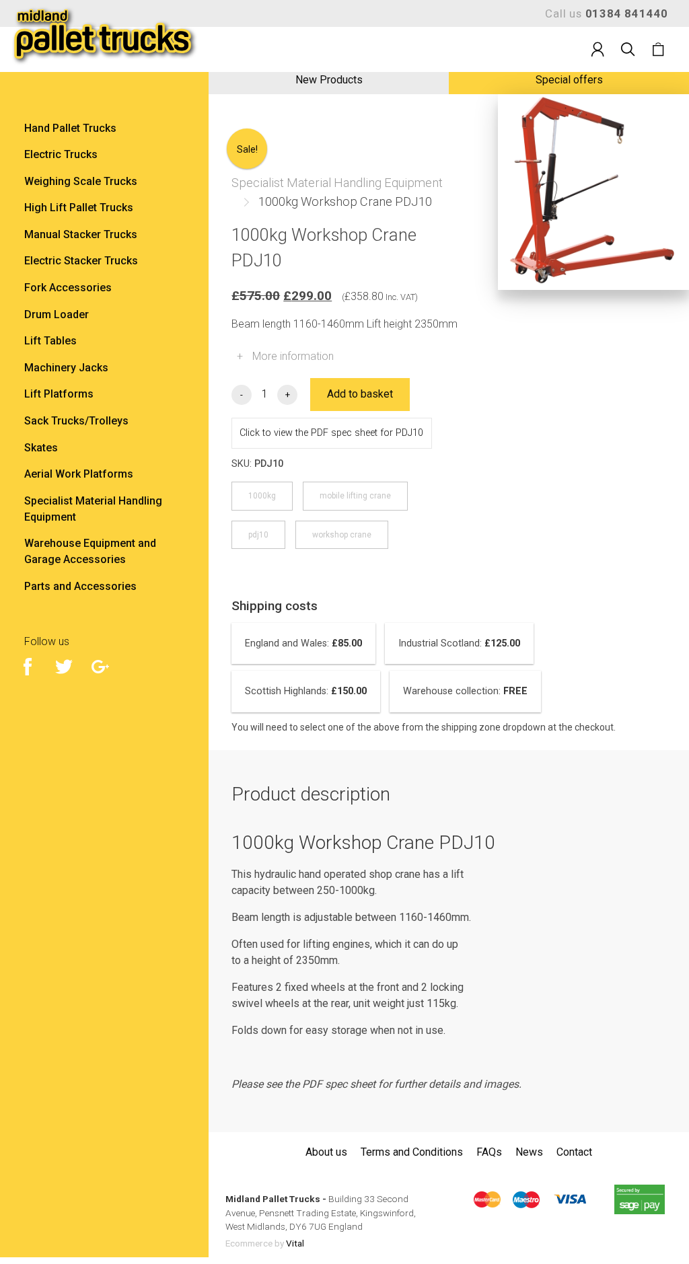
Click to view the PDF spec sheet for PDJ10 (331, 433)
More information (285, 356)
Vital (295, 1243)
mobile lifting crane (355, 495)
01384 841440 (627, 13)
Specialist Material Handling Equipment (337, 183)
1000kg (262, 495)
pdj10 (258, 535)
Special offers (569, 79)
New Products (329, 79)
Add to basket (360, 393)
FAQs (489, 1152)
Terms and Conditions (412, 1152)
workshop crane (341, 535)
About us (326, 1152)
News (529, 1152)
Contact (574, 1152)
